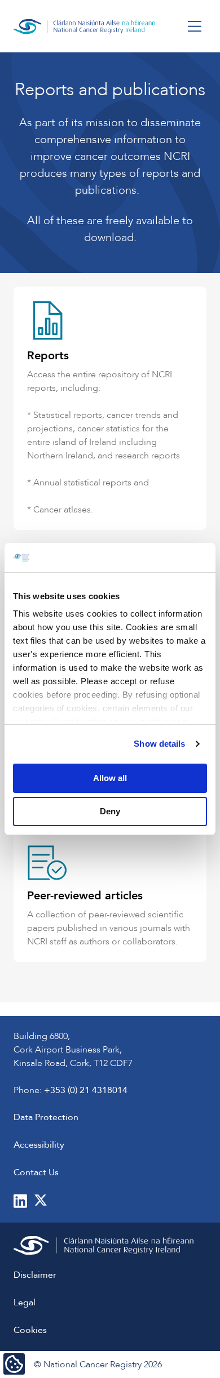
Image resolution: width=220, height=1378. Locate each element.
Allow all (110, 778)
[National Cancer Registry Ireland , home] (85, 26)
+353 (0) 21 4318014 (85, 1090)
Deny (110, 811)
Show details (159, 743)
